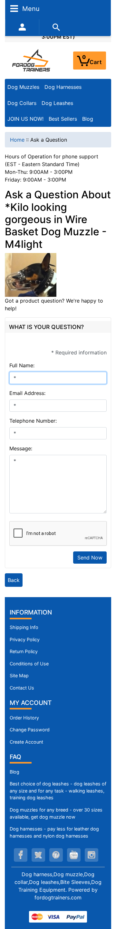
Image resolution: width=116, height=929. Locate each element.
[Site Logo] (31, 60)
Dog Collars (21, 103)
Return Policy (24, 651)
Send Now (89, 557)
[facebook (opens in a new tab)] (20, 855)
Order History (24, 717)
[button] (104, 897)
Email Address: (27, 393)
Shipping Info (24, 627)
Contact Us (22, 687)
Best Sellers (63, 119)
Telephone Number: (33, 421)
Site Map (19, 675)
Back (14, 580)
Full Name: (21, 365)
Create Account (26, 742)
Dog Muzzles (23, 87)
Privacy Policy (25, 639)
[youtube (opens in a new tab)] (73, 855)
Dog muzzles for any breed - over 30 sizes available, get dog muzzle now (56, 813)
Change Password (30, 729)
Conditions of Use (29, 663)
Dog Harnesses (63, 87)
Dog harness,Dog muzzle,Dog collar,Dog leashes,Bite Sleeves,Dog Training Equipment (58, 882)
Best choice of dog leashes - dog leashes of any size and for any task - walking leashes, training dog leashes (58, 790)
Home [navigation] (17, 139)
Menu (30, 8)
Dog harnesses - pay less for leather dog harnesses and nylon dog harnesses (54, 832)
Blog (87, 119)
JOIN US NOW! (25, 119)
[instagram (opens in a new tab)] (91, 855)
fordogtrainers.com (58, 897)
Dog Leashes (57, 103)
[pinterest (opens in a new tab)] (56, 855)
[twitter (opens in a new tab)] (38, 855)
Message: (20, 448)
